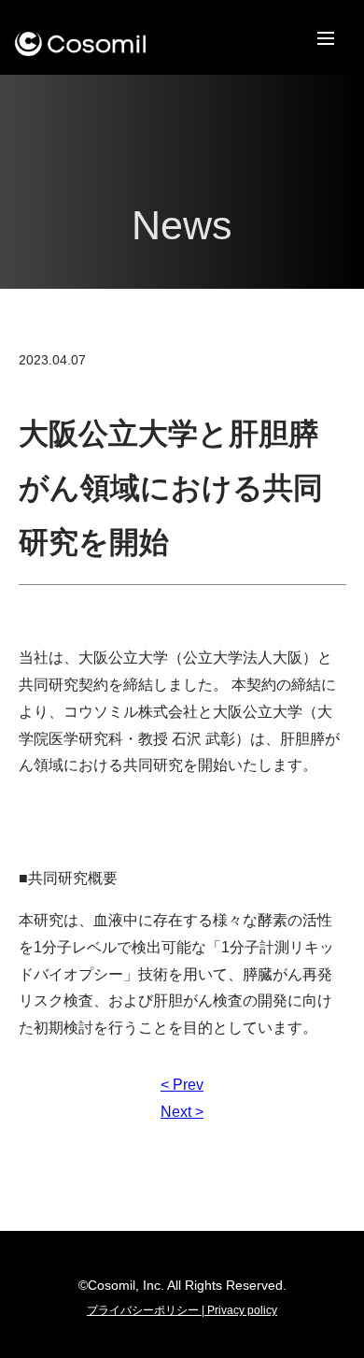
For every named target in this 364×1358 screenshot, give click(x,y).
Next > (182, 1112)
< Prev (182, 1085)
